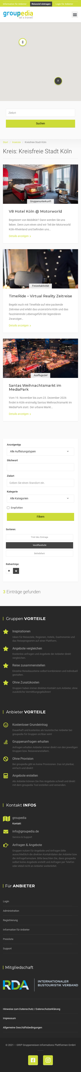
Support (7, 948)
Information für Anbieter (16, 929)
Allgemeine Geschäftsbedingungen (22, 1027)
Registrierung (10, 920)
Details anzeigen (19, 236)
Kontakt (16, 823)
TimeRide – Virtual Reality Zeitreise (40, 296)
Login (6, 901)
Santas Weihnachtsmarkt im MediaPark (35, 387)
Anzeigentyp (14, 444)
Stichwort (12, 460)
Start (5, 142)
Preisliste (8, 939)
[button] (75, 14)
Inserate (16, 142)
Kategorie (12, 491)
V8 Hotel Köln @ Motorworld (35, 211)
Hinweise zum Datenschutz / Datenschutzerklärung (31, 1009)
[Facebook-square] (33, 1060)
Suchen (40, 123)
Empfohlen (17, 507)
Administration (11, 910)
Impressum (9, 1018)
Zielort (10, 475)
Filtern (40, 516)
